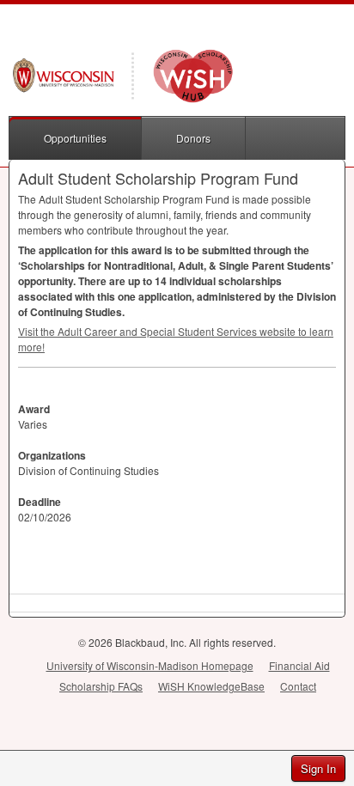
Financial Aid (299, 665)
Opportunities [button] (75, 138)
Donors (193, 138)
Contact (298, 686)
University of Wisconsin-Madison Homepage (149, 665)
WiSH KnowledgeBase (211, 686)
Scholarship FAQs (101, 686)
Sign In (318, 768)
